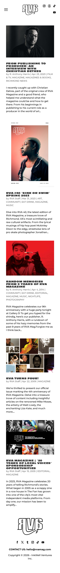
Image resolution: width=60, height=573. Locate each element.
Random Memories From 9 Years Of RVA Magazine (26, 284)
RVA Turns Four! (22, 378)
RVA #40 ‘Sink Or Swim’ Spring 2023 (28, 194)
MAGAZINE (18, 77)
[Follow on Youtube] (54, 12)
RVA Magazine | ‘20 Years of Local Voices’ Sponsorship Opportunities (29, 464)
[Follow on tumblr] (27, 542)
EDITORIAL (41, 293)
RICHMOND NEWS (16, 80)
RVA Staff (15, 198)
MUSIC (10, 205)
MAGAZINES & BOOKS (38, 77)
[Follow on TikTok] (54, 5)
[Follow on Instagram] (44, 5)
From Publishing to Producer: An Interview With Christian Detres (26, 67)
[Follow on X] (22, 542)
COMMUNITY (13, 201)
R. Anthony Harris (20, 74)
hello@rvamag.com (38, 549)
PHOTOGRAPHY (15, 299)
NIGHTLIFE (34, 296)
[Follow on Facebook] (17, 542)
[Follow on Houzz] (49, 5)
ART (39, 198)
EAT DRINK (28, 201)
